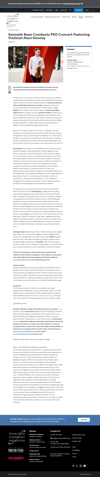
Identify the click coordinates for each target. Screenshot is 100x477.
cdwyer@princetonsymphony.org (78, 66)
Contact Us (63, 10)
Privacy (74, 453)
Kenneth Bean (27, 98)
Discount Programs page (72, 3)
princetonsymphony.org (21, 260)
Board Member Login (78, 435)
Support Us (89, 17)
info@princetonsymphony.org (61, 438)
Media (81, 17)
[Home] (13, 15)
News (56, 10)
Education (66, 17)
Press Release (13, 30)
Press (74, 447)
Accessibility (49, 10)
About (74, 17)
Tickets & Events (37, 17)
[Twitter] (9, 90)
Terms (74, 457)
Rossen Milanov (39, 130)
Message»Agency (85, 474)
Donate (78, 10)
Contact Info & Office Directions (60, 447)
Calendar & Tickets (38, 10)
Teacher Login (76, 441)
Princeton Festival (52, 17)
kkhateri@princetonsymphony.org (42, 295)
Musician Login (77, 438)
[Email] (9, 92)
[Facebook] (9, 87)
